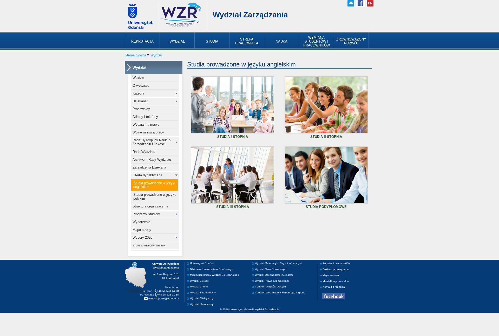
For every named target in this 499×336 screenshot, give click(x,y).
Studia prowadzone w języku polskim (154, 196)
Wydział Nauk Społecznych (271, 269)
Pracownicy (141, 109)
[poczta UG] (351, 3)
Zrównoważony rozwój (149, 245)
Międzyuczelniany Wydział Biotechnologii (214, 274)
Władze (138, 78)
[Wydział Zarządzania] (181, 26)
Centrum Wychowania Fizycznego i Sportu (280, 292)
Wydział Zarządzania (250, 14)
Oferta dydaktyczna (147, 175)
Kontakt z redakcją (334, 286)
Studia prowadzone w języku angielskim (154, 185)
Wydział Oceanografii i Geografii (274, 274)
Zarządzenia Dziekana (149, 167)
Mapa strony (142, 230)
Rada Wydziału (144, 152)
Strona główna (135, 55)
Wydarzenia (141, 222)
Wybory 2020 (142, 237)
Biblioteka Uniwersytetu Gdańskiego (211, 269)
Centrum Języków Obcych (270, 286)
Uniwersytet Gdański (202, 263)
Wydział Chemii (199, 286)
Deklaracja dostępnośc (336, 269)
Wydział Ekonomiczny (203, 292)
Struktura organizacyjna (150, 206)
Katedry (138, 93)
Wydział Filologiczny (202, 298)
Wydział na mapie (146, 124)
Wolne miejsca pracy (148, 132)
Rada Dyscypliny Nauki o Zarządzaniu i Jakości (151, 142)
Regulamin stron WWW (336, 263)
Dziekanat (140, 101)
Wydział (156, 55)
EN (370, 3)
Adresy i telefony (145, 117)
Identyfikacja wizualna (336, 281)
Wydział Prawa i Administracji (272, 280)
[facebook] (360, 3)
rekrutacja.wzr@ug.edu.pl (163, 298)
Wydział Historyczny (201, 304)
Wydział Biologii (199, 280)
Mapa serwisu (331, 275)
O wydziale (141, 86)
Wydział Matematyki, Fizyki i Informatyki (278, 263)
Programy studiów (146, 214)
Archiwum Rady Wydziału (152, 160)
